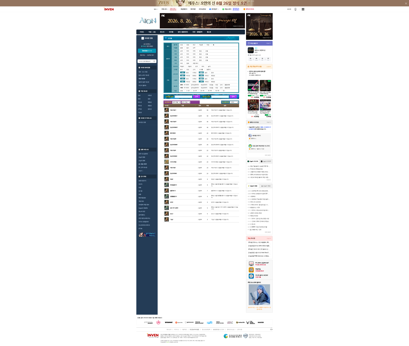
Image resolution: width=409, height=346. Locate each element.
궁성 (139, 99)
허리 (203, 66)
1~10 (187, 90)
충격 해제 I (173, 133)
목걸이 (182, 66)
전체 (181, 91)
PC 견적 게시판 (143, 167)
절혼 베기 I (173, 190)
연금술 (211, 84)
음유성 (149, 109)
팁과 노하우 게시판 (144, 75)
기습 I (171, 219)
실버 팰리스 (142, 215)
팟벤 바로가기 (142, 181)
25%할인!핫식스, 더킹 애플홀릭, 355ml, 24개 (259, 242)
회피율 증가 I (173, 185)
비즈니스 (176, 329)
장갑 (200, 51)
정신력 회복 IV (173, 127)
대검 (208, 45)
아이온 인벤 (149, 38)
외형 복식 (195, 63)
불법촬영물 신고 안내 (218, 329)
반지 (196, 66)
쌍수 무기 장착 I (174, 208)
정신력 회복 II (173, 156)
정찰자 (201, 72)
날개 (209, 66)
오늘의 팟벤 (142, 160)
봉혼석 (208, 69)
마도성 (140, 102)
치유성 (140, 105)
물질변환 (227, 84)
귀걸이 (190, 66)
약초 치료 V (173, 110)
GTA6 (140, 228)
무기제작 (186, 84)
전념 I (171, 179)
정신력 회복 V (173, 116)
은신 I (171, 213)
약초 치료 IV (173, 121)
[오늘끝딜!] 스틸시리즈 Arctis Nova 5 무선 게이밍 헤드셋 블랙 (259, 252)
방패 (187, 63)
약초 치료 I (173, 167)
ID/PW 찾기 (150, 55)
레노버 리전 (142, 211)
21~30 (202, 90)
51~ (224, 90)
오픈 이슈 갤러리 (143, 154)
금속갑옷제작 (195, 84)
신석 (194, 69)
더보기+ (268, 43)
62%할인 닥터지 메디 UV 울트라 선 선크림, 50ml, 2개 (259, 249)
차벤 (140, 187)
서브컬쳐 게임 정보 (144, 205)
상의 (181, 51)
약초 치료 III (173, 139)
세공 (216, 84)
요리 (221, 84)
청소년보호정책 (206, 329)
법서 (187, 48)
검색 (154, 61)
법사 (182, 75)
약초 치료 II (173, 150)
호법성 (149, 105)
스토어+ (268, 66)
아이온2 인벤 (142, 122)
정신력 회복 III (173, 144)
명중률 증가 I (173, 196)
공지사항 (239, 329)
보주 (194, 48)
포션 (187, 69)
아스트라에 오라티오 (144, 225)
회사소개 (169, 329)
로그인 (289, 9)
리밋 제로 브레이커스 (144, 218)
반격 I (171, 202)
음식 (181, 69)
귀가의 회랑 (173, 162)
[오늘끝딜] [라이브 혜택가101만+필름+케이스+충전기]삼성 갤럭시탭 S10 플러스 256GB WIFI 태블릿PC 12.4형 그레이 (259, 246)
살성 (149, 99)
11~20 (195, 90)
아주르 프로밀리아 (144, 222)
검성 (139, 95)
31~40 (210, 90)
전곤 (194, 45)
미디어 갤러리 (142, 85)
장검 (187, 45)
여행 (140, 194)
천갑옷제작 (204, 84)
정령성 (149, 102)
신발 (206, 51)
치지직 (140, 184)
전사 (182, 72)
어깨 (194, 51)
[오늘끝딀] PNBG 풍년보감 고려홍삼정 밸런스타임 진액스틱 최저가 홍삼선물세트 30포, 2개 (259, 256)
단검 (181, 45)
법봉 (181, 48)
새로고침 (267, 155)
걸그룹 (140, 191)
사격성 (140, 109)
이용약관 (184, 329)
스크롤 (201, 69)
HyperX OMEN (143, 208)
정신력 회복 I (173, 173)
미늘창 (201, 45)
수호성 (149, 95)
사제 (201, 75)
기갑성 (140, 112)
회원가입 (142, 55)
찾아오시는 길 (230, 329)
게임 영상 (141, 201)
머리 (181, 63)
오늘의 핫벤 (142, 157)
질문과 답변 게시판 (144, 82)
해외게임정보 (142, 198)
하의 (187, 51)
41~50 (217, 90)
